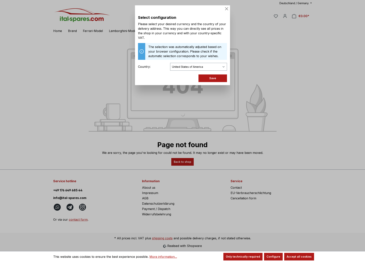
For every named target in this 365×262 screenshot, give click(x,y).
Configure (273, 256)
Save (212, 78)
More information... (163, 257)
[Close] (226, 8)
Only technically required (243, 256)
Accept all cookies (299, 256)
